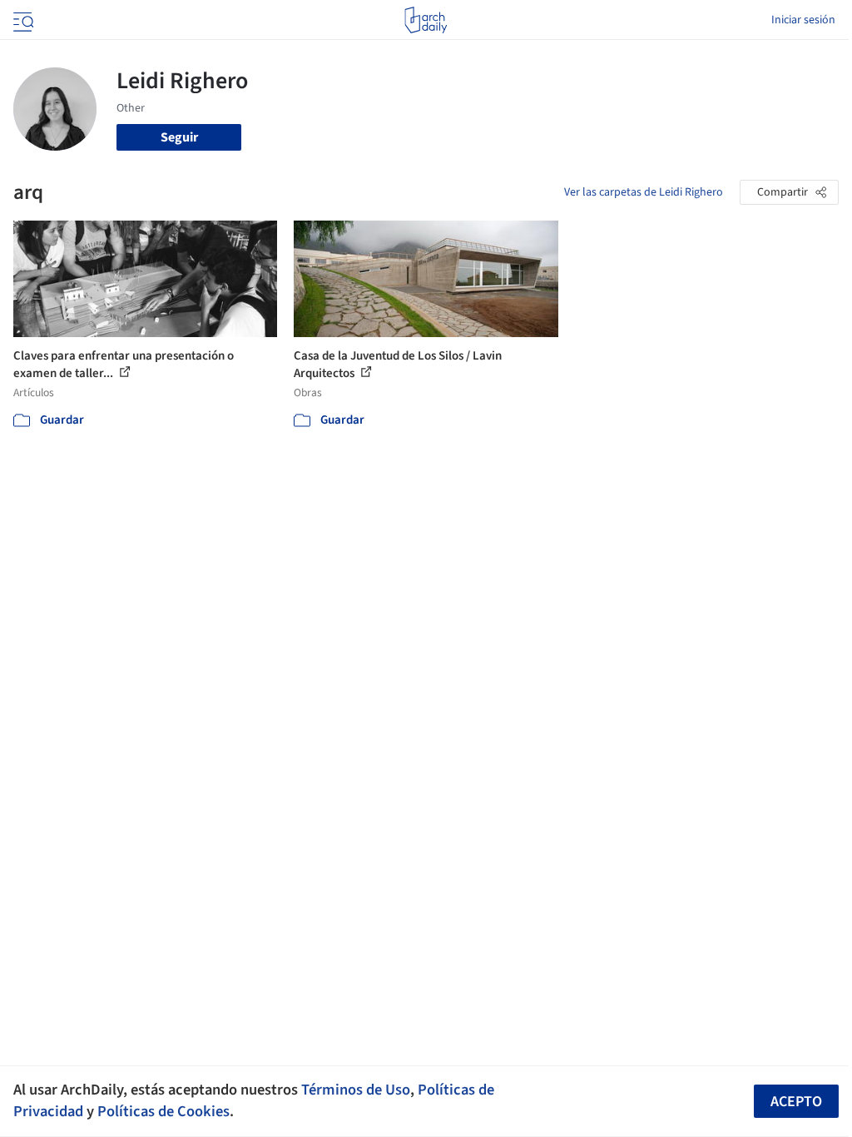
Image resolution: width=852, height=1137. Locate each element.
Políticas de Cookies (163, 1111)
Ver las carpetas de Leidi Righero (643, 192)
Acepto (796, 1101)
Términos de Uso (355, 1089)
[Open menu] (21, 20)
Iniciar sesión (803, 20)
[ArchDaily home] (425, 20)
